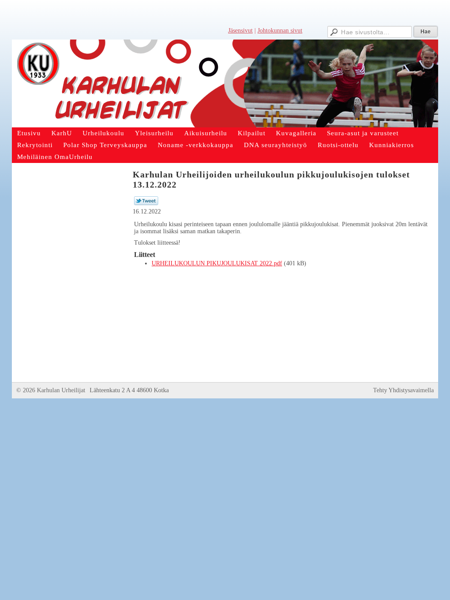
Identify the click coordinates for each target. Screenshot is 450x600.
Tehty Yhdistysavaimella (403, 390)
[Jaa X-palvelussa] (146, 203)
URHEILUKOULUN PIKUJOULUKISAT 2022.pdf (217, 263)
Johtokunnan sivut (280, 30)
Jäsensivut (240, 30)
